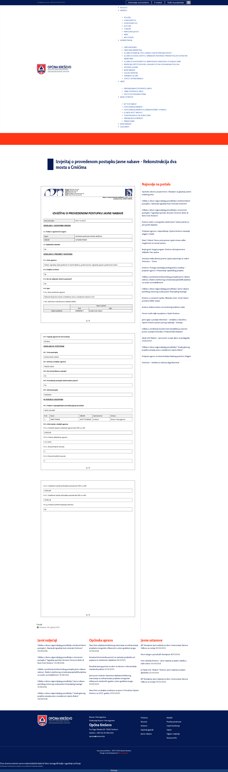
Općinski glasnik (147, 730)
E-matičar (158, 2)
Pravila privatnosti (174, 722)
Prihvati (114, 771)
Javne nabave (146, 734)
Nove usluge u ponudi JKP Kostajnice (155, 654)
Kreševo (144, 726)
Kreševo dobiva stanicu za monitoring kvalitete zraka (163, 307)
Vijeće (169, 730)
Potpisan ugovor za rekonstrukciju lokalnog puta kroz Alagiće (166, 356)
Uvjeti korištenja (173, 726)
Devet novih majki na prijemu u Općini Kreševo (161, 313)
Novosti (144, 722)
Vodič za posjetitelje (175, 2)
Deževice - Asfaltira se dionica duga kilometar (160, 362)
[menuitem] (123, 8)
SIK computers (123, 753)
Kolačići (169, 718)
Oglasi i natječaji (173, 734)
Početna (144, 718)
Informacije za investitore (138, 2)
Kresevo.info (172, 738)
